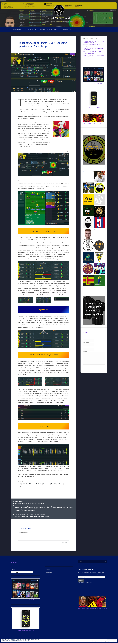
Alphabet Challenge (20, 503)
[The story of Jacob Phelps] (88, 188)
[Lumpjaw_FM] (88, 280)
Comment (64, 542)
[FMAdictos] (99, 269)
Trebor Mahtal (23, 510)
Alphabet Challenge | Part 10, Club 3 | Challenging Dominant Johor (32, 516)
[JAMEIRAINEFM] (99, 211)
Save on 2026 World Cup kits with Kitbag (93, 123)
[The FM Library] (99, 188)
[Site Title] (88, 176)
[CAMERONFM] (99, 234)
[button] (19, 165)
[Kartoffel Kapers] (99, 257)
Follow (81, 580)
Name (86, 337)
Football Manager (61, 506)
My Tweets (85, 332)
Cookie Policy (27, 640)
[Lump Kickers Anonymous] (99, 199)
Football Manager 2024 (38, 503)
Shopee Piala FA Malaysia (58, 508)
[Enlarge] (67, 192)
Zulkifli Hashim (31, 510)
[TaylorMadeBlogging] (88, 269)
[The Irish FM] (88, 211)
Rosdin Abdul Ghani (35, 508)
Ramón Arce (18, 508)
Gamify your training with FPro (94, 107)
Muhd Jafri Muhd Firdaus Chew (57, 507)
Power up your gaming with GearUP (94, 83)
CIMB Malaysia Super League (45, 506)
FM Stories (16, 29)
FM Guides (43, 29)
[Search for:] (92, 561)
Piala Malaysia (69, 507)
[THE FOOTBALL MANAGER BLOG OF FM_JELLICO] (99, 223)
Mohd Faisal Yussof (44, 507)
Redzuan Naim (25, 508)
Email (86, 342)
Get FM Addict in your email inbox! (86, 569)
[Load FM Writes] (99, 245)
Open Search (105, 29)
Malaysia (36, 507)
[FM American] (99, 176)
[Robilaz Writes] (88, 257)
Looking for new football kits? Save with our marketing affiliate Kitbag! (94, 310)
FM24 (55, 506)
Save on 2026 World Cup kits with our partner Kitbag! (92, 608)
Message (85, 351)
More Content (53, 29)
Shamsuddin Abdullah (45, 508)
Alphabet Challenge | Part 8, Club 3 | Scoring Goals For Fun (30, 514)
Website (85, 346)
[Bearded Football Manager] (88, 222)
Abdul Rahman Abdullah (21, 506)
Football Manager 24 (28, 507)
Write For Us (67, 29)
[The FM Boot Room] (88, 199)
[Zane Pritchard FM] (88, 234)
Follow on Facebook (50, 560)
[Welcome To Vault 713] (99, 280)
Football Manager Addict (59, 18)
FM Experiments (29, 29)
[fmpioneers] (88, 245)
